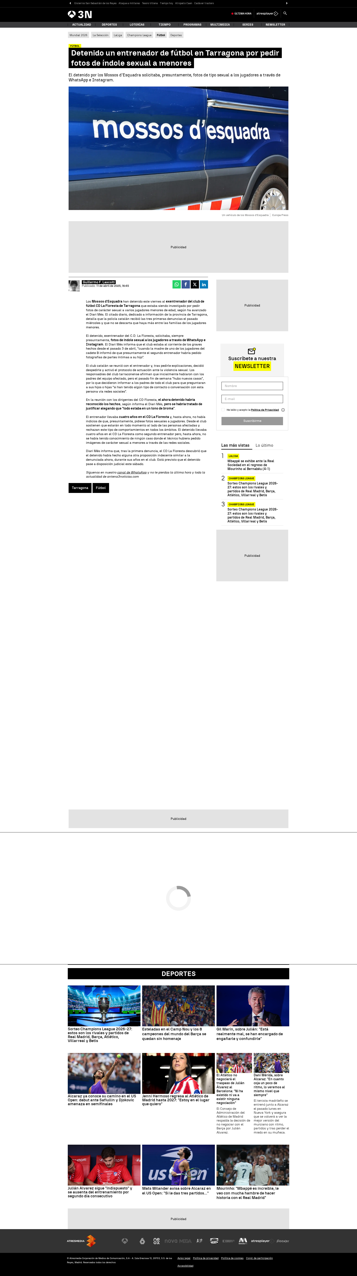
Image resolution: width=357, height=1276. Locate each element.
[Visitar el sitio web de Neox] (156, 1241)
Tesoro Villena (150, 3)
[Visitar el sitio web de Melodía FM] (243, 1241)
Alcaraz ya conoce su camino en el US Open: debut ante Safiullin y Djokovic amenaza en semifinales (102, 1100)
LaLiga (118, 35)
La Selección (100, 35)
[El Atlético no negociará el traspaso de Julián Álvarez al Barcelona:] (234, 1063)
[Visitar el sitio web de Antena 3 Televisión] (128, 1241)
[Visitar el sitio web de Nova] (171, 1241)
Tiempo (165, 24)
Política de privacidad (206, 1258)
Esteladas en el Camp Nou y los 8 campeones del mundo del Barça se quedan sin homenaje (174, 1034)
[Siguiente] (287, 3)
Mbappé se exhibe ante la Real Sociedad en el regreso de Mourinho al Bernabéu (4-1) (250, 465)
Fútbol (101, 488)
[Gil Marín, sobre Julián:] (253, 1005)
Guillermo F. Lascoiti (99, 282)
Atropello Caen (183, 3)
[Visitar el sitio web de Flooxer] (283, 1241)
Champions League (139, 35)
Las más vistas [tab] (235, 445)
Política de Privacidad (265, 409)
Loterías (137, 24)
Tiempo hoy (166, 3)
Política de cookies (232, 1258)
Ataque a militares (129, 3)
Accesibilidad (185, 1265)
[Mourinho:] (253, 1165)
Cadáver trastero (204, 3)
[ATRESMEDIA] (81, 1241)
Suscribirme (252, 421)
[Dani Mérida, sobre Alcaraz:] (271, 1063)
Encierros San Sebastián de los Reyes (95, 3)
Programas (192, 24)
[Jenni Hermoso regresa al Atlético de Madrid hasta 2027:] (178, 1073)
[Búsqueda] (285, 13)
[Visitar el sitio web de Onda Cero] (214, 1241)
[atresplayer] (267, 13)
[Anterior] (70, 3)
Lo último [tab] (264, 445)
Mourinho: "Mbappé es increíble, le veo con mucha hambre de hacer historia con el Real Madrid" (248, 1193)
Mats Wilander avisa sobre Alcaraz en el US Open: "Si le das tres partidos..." (176, 1190)
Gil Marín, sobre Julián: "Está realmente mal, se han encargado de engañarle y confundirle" (250, 1034)
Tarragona (80, 488)
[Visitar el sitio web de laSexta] (142, 1241)
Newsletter (275, 24)
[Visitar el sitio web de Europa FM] (228, 1241)
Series (247, 24)
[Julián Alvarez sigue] (104, 1165)
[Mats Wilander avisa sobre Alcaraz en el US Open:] (178, 1165)
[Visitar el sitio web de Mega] (185, 1241)
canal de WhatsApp (131, 472)
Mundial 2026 (78, 35)
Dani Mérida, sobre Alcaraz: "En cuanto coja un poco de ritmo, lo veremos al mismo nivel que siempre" (269, 1085)
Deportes (109, 24)
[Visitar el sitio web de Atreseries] (200, 1241)
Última (242, 13)
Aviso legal (183, 1258)
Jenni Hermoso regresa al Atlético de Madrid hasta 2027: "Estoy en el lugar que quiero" (175, 1100)
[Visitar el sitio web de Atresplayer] (263, 1241)
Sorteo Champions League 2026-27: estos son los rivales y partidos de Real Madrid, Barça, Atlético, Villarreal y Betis (252, 489)
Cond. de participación (259, 1258)
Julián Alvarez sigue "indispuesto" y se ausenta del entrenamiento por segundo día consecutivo (100, 1192)
